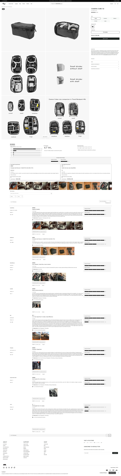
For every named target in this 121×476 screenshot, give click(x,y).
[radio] (92, 26)
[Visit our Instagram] (4, 467)
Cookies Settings (103, 472)
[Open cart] (117, 4)
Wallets (27, 3)
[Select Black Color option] (92, 26)
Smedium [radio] (105, 18)
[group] (105, 19)
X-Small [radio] (95, 21)
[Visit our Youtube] (9, 467)
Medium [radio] (114, 18)
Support (111, 3)
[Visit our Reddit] (14, 467)
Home (2, 6)
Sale (31, 3)
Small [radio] (96, 18)
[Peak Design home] (4, 4)
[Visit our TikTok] (11, 467)
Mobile (23, 3)
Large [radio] (105, 21)
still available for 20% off (107, 54)
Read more (92, 58)
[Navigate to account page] (115, 4)
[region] (60, 473)
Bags (20, 3)
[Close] (118, 473)
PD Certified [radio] (105, 32)
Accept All (112, 472)
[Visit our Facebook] (6, 467)
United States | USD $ (114, 467)
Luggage (16, 3)
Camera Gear (11, 3)
